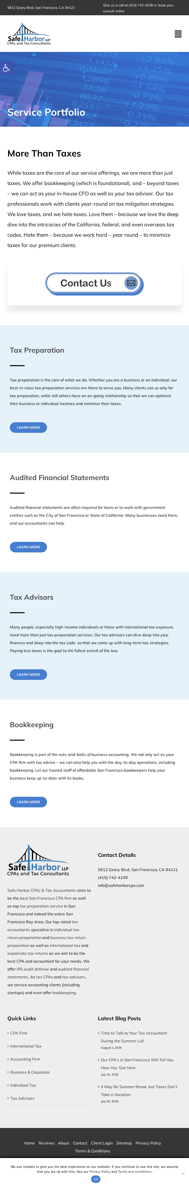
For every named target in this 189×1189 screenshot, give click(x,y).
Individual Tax (23, 1085)
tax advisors (73, 976)
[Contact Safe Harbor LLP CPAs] (94, 284)
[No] (182, 1173)
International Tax (26, 1046)
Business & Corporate (30, 1072)
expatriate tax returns (27, 953)
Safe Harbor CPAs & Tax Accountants (41, 890)
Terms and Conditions (134, 1171)
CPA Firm (18, 1033)
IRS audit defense (33, 969)
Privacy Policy (100, 1171)
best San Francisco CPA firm (46, 898)
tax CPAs (44, 976)
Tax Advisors (22, 1098)
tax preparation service (41, 906)
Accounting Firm (25, 1059)
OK (96, 1179)
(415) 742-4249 (141, 5)
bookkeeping (64, 992)
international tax (65, 945)
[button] (6, 68)
